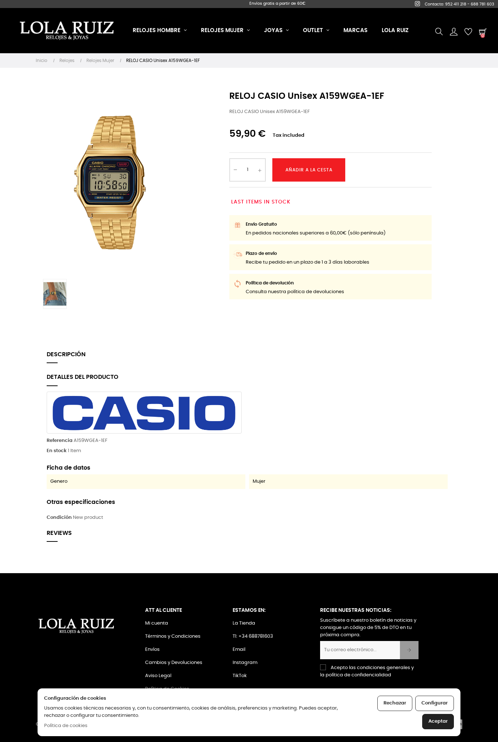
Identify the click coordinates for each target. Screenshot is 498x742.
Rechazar (395, 703)
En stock (57, 450)
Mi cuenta (156, 623)
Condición (59, 517)
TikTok (240, 675)
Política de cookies (65, 725)
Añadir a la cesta (308, 170)
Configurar (434, 703)
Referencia (60, 440)
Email (239, 649)
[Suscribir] (409, 650)
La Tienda (244, 623)
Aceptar (438, 721)
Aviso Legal (158, 675)
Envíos (152, 649)
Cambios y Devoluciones (173, 662)
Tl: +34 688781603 (253, 636)
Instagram (245, 662)
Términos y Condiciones (173, 636)
